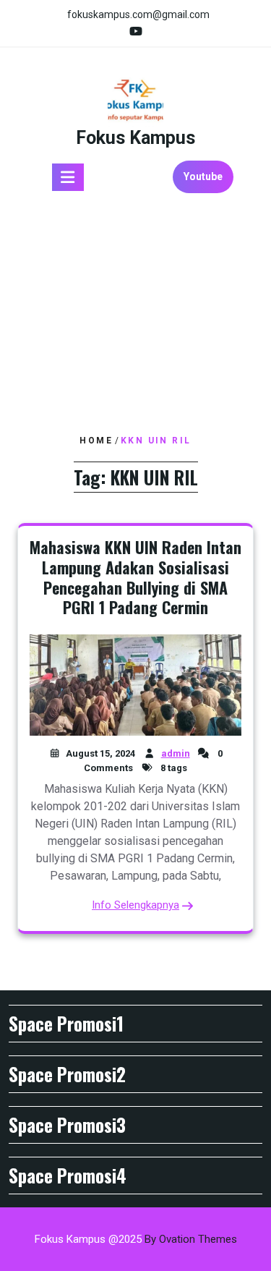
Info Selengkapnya (135, 904)
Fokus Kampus (135, 137)
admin (175, 753)
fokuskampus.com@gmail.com (138, 14)
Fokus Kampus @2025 (136, 1239)
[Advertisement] (135, 314)
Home (96, 440)
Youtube (203, 176)
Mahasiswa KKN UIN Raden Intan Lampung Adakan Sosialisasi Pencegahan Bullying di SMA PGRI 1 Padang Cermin (135, 577)
